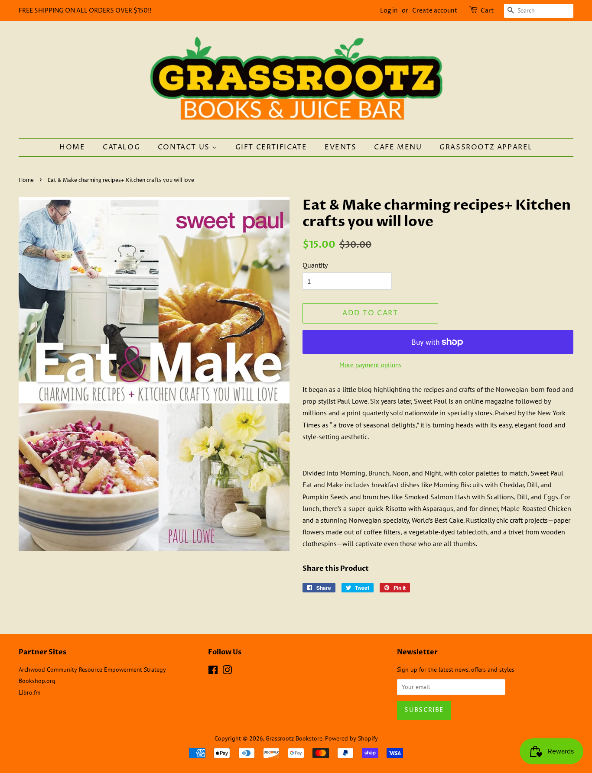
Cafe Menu (398, 147)
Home (72, 147)
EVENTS (341, 147)
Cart (487, 10)
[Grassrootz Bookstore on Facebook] (213, 672)
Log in (389, 10)
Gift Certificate (271, 147)
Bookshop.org (37, 681)
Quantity (315, 265)
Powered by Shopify (351, 738)
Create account (435, 10)
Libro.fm (29, 692)
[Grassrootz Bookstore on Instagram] (227, 672)
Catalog (121, 147)
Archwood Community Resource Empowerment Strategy (92, 669)
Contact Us (185, 147)
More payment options (370, 365)
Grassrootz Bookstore (294, 738)
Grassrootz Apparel (486, 147)
